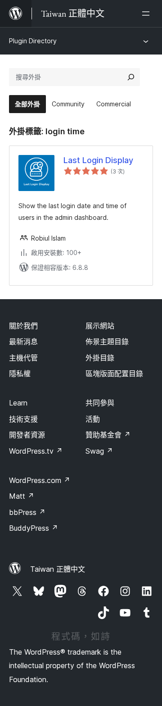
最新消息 (23, 341)
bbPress (27, 512)
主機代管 (23, 357)
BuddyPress (33, 528)
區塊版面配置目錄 (114, 373)
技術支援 (23, 419)
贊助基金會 (108, 434)
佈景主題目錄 (107, 341)
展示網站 (100, 325)
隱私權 (20, 373)
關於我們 (23, 325)
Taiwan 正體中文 (57, 569)
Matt (21, 496)
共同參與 (100, 402)
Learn (18, 402)
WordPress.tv (36, 450)
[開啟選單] (147, 13)
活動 (93, 419)
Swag (99, 450)
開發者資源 (27, 434)
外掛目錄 (100, 357)
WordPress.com (39, 480)
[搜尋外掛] (131, 77)
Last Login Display (98, 160)
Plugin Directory (33, 41)
